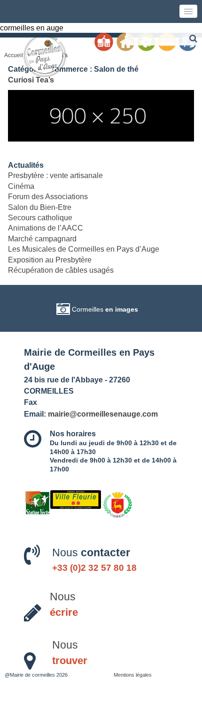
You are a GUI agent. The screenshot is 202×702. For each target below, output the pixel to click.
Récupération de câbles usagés (61, 270)
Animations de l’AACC (45, 228)
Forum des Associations (48, 197)
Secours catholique (40, 218)
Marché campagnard (42, 239)
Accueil (13, 55)
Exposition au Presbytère (50, 260)
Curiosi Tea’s (31, 80)
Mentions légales (133, 675)
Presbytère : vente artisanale (55, 175)
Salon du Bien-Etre (39, 207)
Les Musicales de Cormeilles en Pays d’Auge (83, 249)
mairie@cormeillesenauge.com (103, 414)
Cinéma (21, 186)
